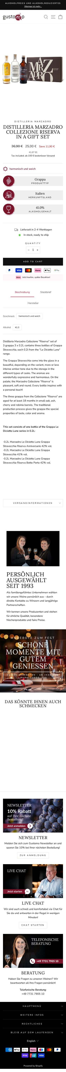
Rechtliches (32, 1023)
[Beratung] (33, 951)
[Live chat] (33, 881)
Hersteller (33, 303)
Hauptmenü (32, 1006)
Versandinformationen (33, 503)
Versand (51, 155)
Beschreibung (22, 292)
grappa (9, 345)
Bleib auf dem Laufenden (32, 1032)
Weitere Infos (32, 1015)
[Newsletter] (33, 816)
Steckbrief (45, 292)
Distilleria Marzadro (33, 121)
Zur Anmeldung (33, 855)
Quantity (33, 243)
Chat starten (33, 925)
